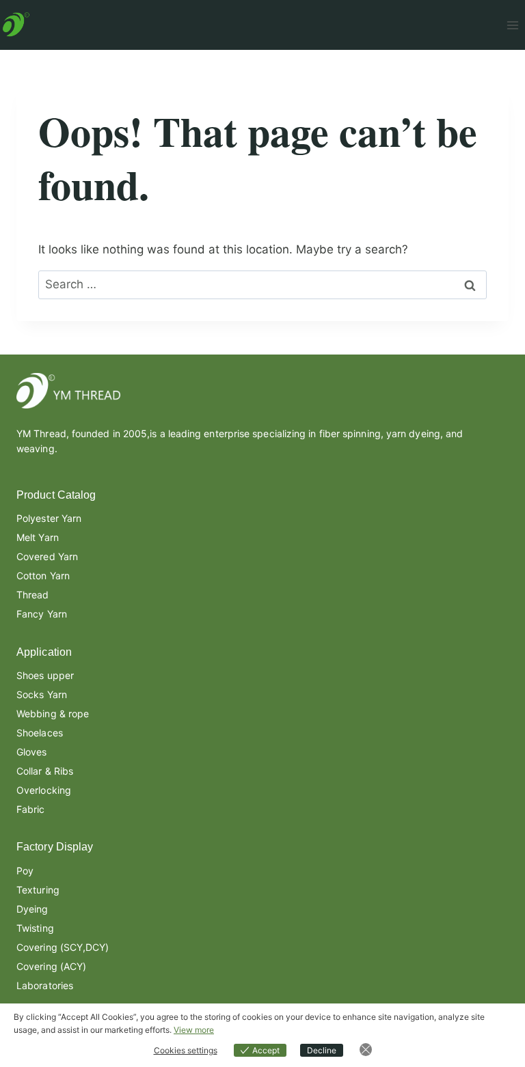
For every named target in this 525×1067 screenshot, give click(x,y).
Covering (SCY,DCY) (62, 947)
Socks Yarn (41, 694)
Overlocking (43, 790)
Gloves (31, 752)
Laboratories (44, 985)
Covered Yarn (47, 556)
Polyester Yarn (48, 518)
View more (194, 1030)
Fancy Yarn (41, 614)
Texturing (37, 890)
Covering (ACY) (51, 966)
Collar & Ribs (44, 771)
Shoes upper (45, 675)
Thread (32, 594)
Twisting (35, 928)
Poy (24, 870)
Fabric (30, 809)
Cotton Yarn (43, 575)
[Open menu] (512, 25)
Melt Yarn (37, 537)
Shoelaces (39, 732)
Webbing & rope (52, 713)
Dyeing (32, 909)
